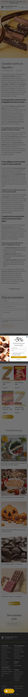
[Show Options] (25, 350)
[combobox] (18, 350)
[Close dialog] (27, 337)
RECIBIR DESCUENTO (19, 357)
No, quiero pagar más (18, 359)
